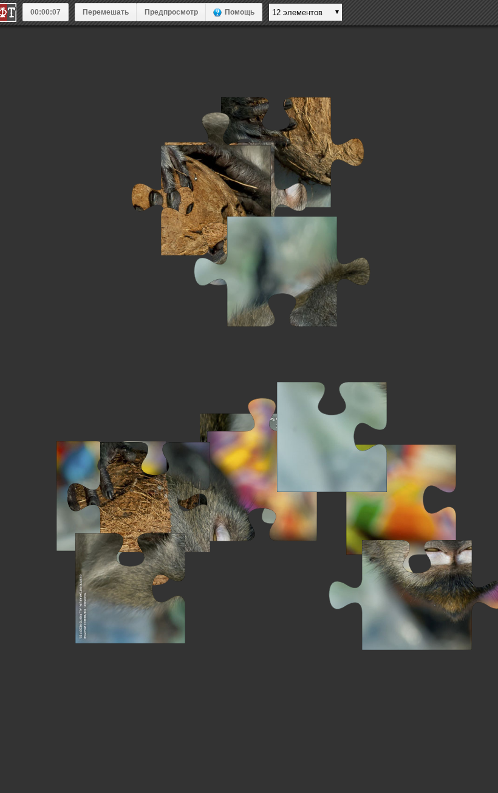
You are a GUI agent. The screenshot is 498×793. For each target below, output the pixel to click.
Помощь (239, 12)
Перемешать (106, 12)
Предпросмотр (171, 12)
